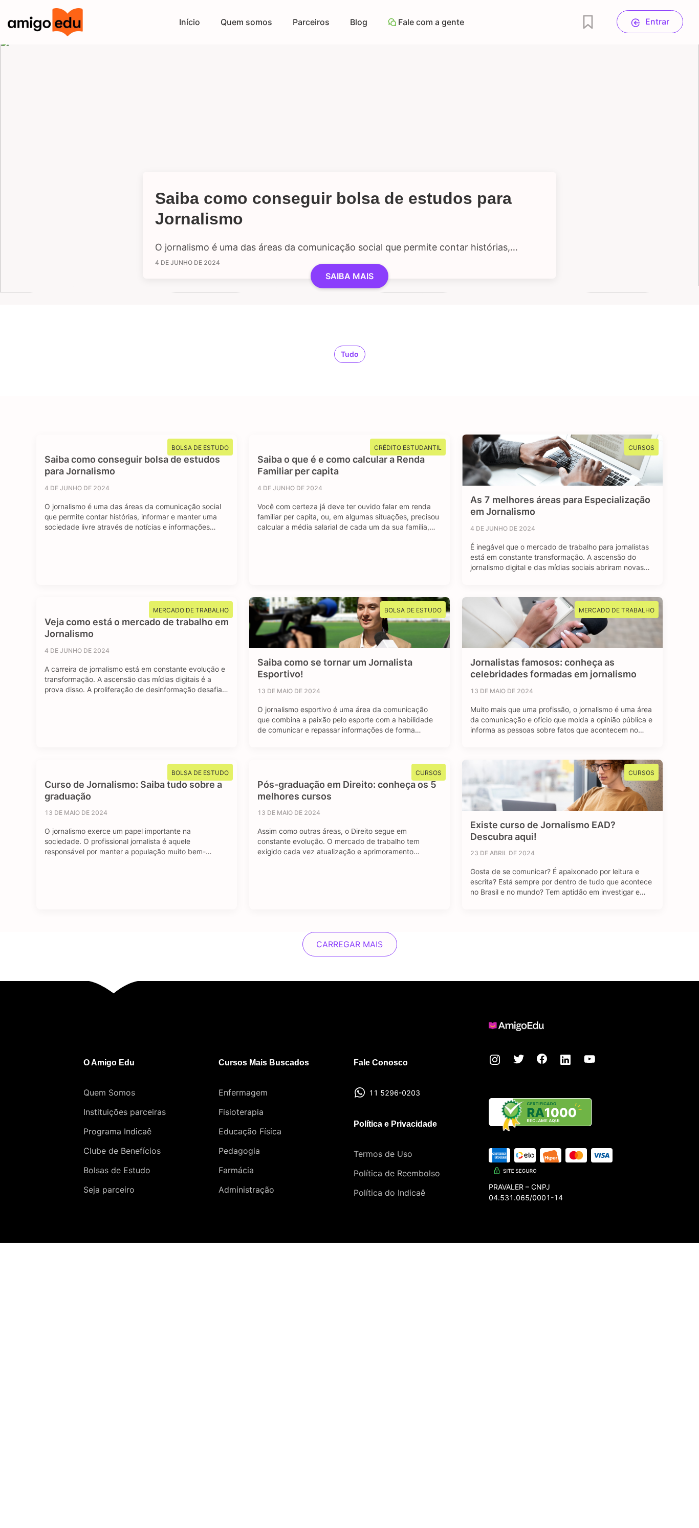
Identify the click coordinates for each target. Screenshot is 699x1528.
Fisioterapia (241, 1112)
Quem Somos (109, 1092)
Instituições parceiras (124, 1112)
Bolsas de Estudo (116, 1170)
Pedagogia (239, 1151)
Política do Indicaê (389, 1193)
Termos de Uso (383, 1154)
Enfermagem (243, 1092)
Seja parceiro (109, 1189)
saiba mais (349, 276)
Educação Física (250, 1131)
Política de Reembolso (397, 1173)
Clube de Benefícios (122, 1151)
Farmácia (236, 1170)
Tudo (350, 354)
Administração (246, 1189)
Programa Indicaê (117, 1131)
